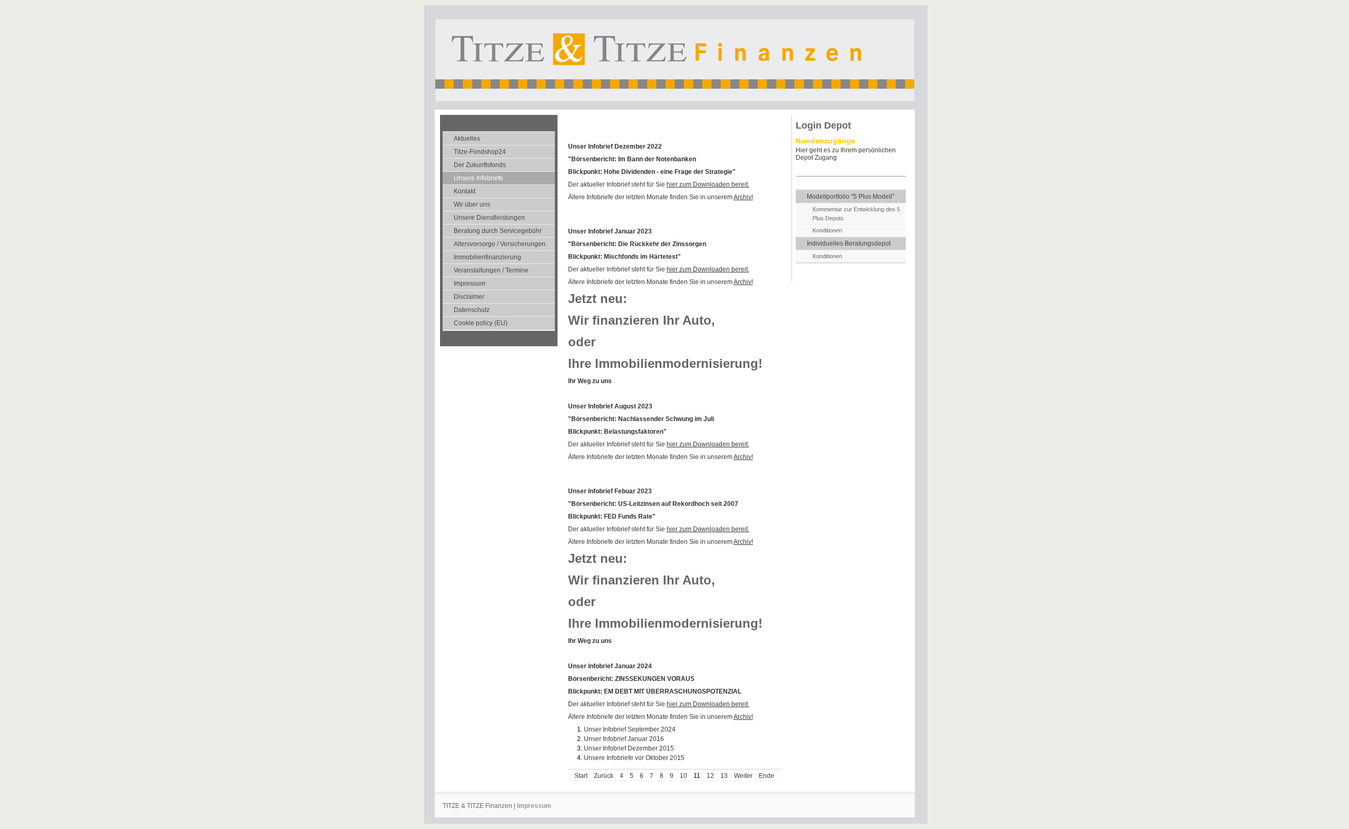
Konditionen (827, 230)
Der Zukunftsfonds (480, 165)
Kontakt (464, 191)
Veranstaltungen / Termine (491, 270)
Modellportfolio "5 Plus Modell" (850, 196)
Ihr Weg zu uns (590, 381)
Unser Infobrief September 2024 (630, 729)
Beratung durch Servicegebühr (498, 231)
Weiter (743, 775)
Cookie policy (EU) (480, 323)
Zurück (603, 775)
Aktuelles (467, 138)
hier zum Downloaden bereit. (708, 184)
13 (724, 775)
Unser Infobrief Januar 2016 (624, 739)
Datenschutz (472, 310)
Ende (766, 775)
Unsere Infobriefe (478, 178)
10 (683, 775)
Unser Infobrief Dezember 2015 (629, 748)
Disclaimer (469, 296)
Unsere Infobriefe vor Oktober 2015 (634, 758)
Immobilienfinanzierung (487, 257)
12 (710, 775)
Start (581, 775)
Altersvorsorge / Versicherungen (499, 244)
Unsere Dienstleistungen (489, 217)
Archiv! (743, 197)
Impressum (469, 283)
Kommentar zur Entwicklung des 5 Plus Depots (856, 213)
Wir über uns (472, 204)
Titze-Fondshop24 (480, 151)
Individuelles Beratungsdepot (849, 243)
